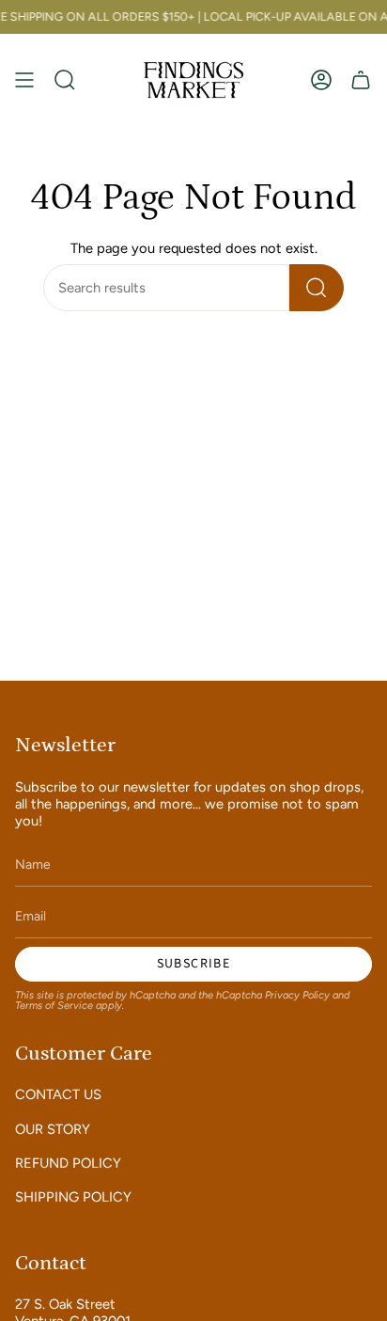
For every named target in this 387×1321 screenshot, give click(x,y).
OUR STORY (52, 1129)
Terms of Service (54, 1005)
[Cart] (360, 79)
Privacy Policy (297, 995)
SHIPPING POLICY (73, 1196)
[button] (65, 79)
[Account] (321, 79)
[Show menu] (24, 79)
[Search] (316, 287)
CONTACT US (58, 1094)
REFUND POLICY (68, 1163)
